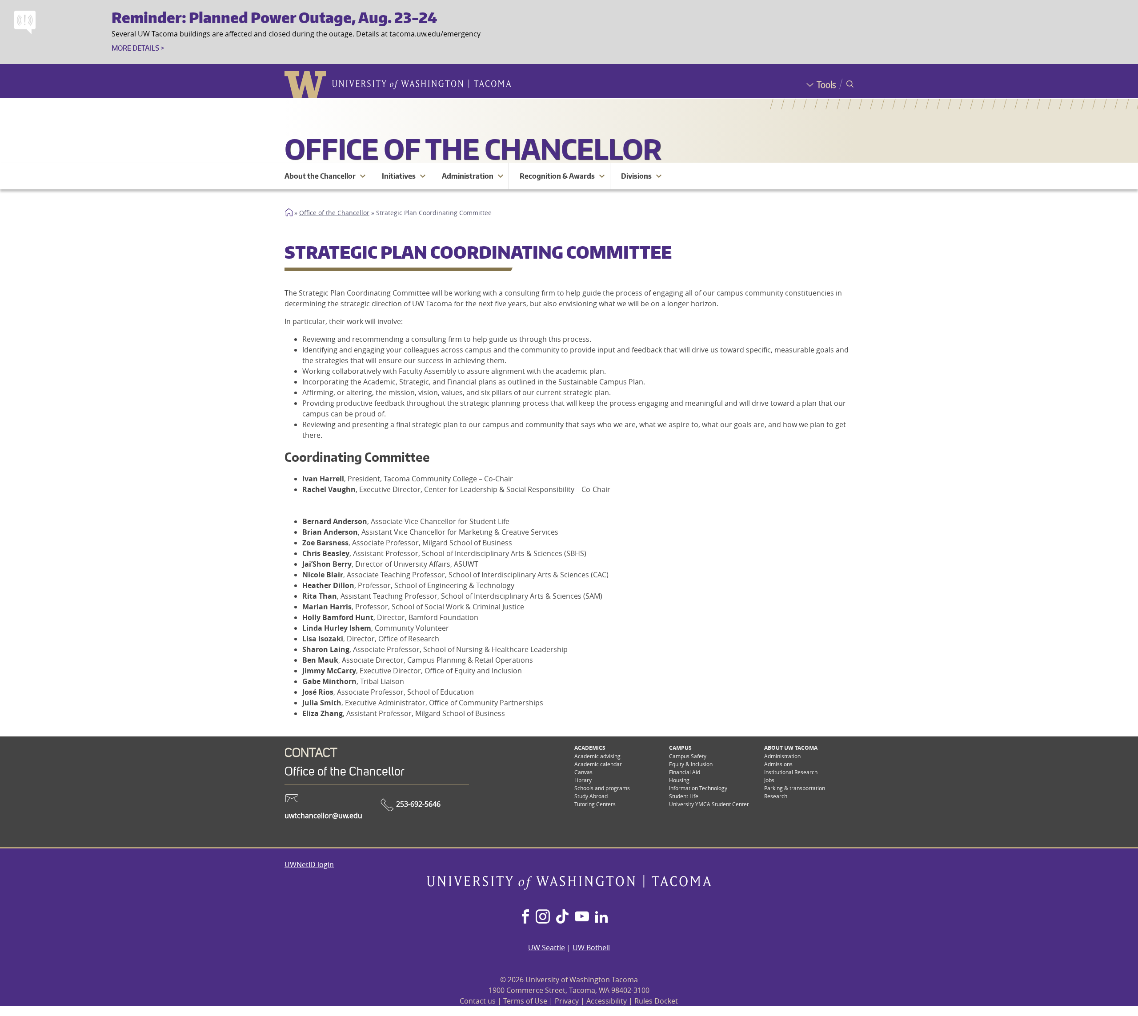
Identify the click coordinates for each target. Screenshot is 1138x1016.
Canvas (583, 772)
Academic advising (597, 756)
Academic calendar (598, 764)
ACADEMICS (589, 748)
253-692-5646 (417, 804)
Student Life (683, 796)
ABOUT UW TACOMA (790, 748)
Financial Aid (684, 772)
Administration (782, 756)
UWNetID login (309, 864)
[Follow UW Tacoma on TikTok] (562, 917)
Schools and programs (602, 788)
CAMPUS (680, 748)
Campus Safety (687, 756)
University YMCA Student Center (709, 804)
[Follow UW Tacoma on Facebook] (525, 917)
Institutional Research (790, 772)
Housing (679, 780)
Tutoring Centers (595, 804)
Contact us (478, 1001)
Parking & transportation (794, 788)
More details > (138, 48)
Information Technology (698, 788)
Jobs (769, 780)
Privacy (567, 1001)
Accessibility (606, 1001)
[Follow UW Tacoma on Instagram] (542, 917)
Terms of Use (525, 1001)
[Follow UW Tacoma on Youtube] (582, 917)
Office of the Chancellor (472, 148)
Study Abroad (591, 796)
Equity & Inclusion (691, 764)
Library (583, 780)
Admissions (778, 764)
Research (775, 796)
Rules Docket (656, 1001)
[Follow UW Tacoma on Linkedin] (601, 917)
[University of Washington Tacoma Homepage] (569, 887)
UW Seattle (546, 947)
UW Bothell (591, 947)
